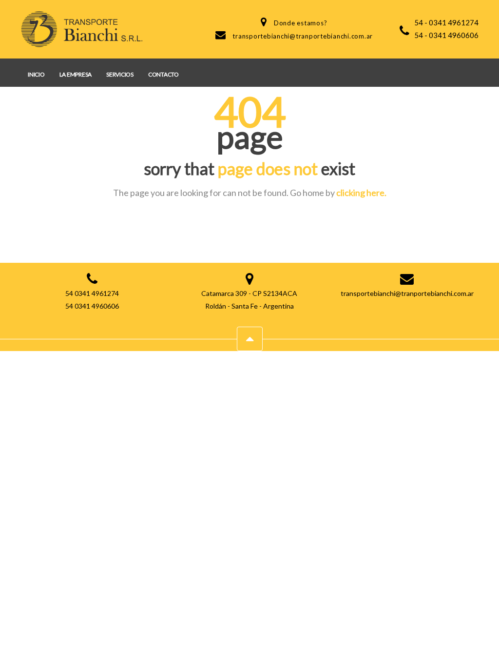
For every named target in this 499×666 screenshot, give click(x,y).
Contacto (163, 74)
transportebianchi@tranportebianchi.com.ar (302, 36)
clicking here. (361, 192)
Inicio (36, 74)
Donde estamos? (300, 23)
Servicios (120, 74)
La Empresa (75, 74)
